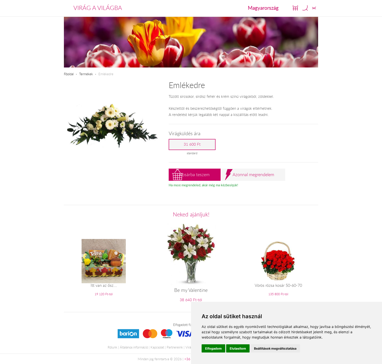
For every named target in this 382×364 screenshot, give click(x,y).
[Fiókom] (314, 8)
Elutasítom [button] (238, 348)
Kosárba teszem (195, 174)
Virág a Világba (97, 8)
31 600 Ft (192, 144)
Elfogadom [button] (213, 348)
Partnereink (175, 347)
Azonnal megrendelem (253, 174)
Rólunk (112, 347)
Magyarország (263, 7)
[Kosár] (295, 8)
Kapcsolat (157, 347)
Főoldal (69, 74)
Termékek (86, 74)
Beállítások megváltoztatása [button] (275, 348)
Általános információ (134, 347)
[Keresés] (305, 8)
